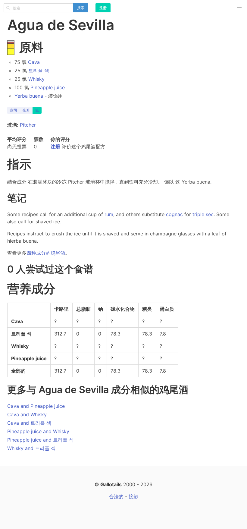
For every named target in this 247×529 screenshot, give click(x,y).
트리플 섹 (38, 71)
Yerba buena (28, 96)
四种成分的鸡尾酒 (46, 253)
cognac (174, 214)
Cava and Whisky (27, 414)
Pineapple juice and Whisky (38, 431)
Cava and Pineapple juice (36, 406)
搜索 (80, 7)
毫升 (26, 110)
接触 (133, 496)
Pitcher (28, 125)
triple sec (203, 214)
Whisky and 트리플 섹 (31, 448)
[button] (239, 8)
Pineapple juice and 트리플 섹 (40, 440)
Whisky (36, 79)
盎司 (13, 110)
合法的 (116, 496)
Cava (34, 62)
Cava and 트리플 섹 (29, 423)
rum (109, 214)
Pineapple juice (47, 87)
